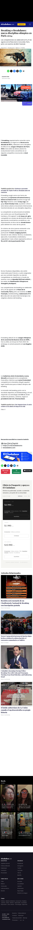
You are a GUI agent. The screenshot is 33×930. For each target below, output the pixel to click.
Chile (2, 881)
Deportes (3, 48)
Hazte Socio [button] (21, 24)
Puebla (23, 48)
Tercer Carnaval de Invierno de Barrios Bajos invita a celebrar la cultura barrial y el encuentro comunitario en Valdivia (16, 638)
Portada (19, 881)
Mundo (3, 891)
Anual (26, 496)
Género (12, 902)
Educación (4, 904)
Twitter (19, 868)
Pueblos (24, 901)
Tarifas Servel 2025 (17, 918)
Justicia (3, 902)
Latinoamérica (5, 888)
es (20, 920)
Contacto (3, 870)
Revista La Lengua (22, 893)
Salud (7, 902)
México (17, 48)
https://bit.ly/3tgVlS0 (10, 443)
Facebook (20, 863)
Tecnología (18, 904)
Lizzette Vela (5, 76)
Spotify (19, 875)
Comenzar (16, 535)
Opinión (19, 886)
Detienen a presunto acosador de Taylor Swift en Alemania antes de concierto (15, 190)
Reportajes (20, 891)
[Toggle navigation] (30, 24)
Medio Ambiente (10, 901)
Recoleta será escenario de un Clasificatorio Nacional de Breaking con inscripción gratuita (15, 603)
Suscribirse (16, 516)
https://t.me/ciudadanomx (12, 445)
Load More (16, 848)
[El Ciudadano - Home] (7, 24)
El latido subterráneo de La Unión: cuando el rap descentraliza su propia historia (15, 710)
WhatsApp (16, 472)
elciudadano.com (9, 448)
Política (3, 901)
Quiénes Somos (5, 863)
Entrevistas (20, 888)
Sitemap (25, 918)
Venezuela (4, 886)
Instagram (20, 866)
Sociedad (24, 902)
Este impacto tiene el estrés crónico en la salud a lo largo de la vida (16, 405)
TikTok (19, 873)
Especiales (17, 902)
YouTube (28, 470)
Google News (6, 471)
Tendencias (11, 48)
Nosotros (14, 913)
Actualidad (20, 884)
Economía (18, 901)
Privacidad (4, 873)
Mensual (20, 496)
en (23, 920)
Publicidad (4, 868)
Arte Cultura (11, 904)
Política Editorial (5, 866)
